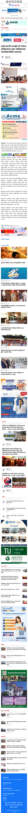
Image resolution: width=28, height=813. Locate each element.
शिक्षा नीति (12, 804)
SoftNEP (15, 811)
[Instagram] (18, 1)
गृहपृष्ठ (2, 30)
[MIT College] (14, 34)
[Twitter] (13, 1)
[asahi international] (14, 39)
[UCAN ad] (14, 234)
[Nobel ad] (14, 22)
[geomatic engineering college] (14, 689)
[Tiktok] (21, 1)
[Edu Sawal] (14, 6)
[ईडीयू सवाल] (2, 57)
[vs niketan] (14, 231)
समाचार (9, 802)
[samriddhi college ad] (14, 10)
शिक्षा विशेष (14, 802)
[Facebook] (10, 1)
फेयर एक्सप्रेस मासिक (18, 804)
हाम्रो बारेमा (7, 804)
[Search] (2, 5)
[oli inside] (14, 624)
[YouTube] (15, 1)
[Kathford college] (14, 385)
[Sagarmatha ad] (14, 555)
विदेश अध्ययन (19, 802)
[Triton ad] (14, 228)
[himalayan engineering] (14, 533)
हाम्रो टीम (15, 807)
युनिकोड (11, 807)
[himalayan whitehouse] (14, 64)
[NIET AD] (14, 405)
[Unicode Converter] (7, 1)
